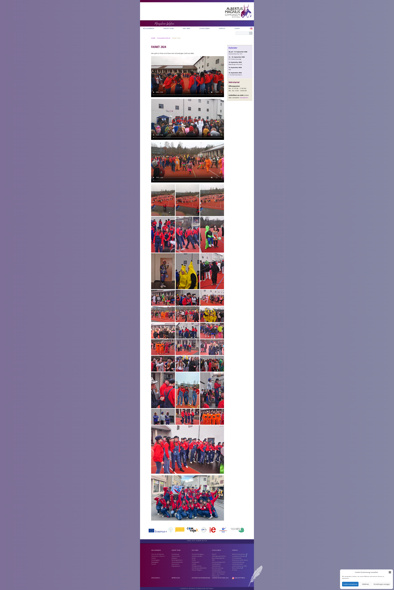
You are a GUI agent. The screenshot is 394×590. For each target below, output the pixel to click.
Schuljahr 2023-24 (163, 38)
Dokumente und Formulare (240, 560)
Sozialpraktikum (216, 570)
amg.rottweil (239, 578)
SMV (213, 560)
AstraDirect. (244, 98)
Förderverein (216, 576)
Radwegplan (155, 562)
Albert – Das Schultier (218, 574)
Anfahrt (153, 558)
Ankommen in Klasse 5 (158, 556)
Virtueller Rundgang (197, 554)
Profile (194, 560)
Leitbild (194, 564)
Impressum (176, 578)
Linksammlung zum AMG (239, 566)
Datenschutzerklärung (201, 578)
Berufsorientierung (217, 568)
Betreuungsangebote (218, 558)
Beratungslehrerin (177, 560)
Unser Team (168, 28)
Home (153, 38)
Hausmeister (175, 564)
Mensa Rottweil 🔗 (237, 568)
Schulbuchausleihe (237, 564)
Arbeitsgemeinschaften (219, 556)
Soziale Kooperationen (218, 572)
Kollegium (175, 558)
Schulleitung (175, 554)
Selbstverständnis (197, 556)
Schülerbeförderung (238, 562)
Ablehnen (365, 584)
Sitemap (234, 570)
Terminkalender (237, 558)
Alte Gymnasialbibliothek (199, 568)
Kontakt (153, 564)
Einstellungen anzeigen (382, 584)
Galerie (214, 554)
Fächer (194, 558)
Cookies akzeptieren (350, 584)
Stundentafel (195, 562)
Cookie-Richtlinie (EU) (220, 578)
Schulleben (204, 28)
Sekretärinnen (176, 556)
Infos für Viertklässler (157, 554)
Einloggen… (156, 578)
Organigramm (176, 566)
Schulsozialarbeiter (177, 562)
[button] (390, 572)
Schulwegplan (155, 560)
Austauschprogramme (218, 562)
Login (237, 28)
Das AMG (186, 28)
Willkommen (148, 28)
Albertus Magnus (197, 570)
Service (222, 28)
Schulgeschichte (196, 566)
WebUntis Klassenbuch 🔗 (239, 554)
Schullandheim (216, 564)
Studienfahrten (216, 566)
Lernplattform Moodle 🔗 (239, 556)
